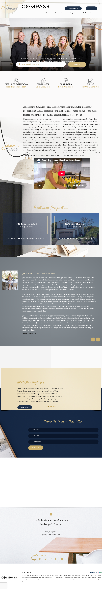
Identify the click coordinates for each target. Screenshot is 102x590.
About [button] (47, 13)
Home (38, 13)
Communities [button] (59, 13)
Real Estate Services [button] (89, 13)
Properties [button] (73, 13)
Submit (35, 447)
